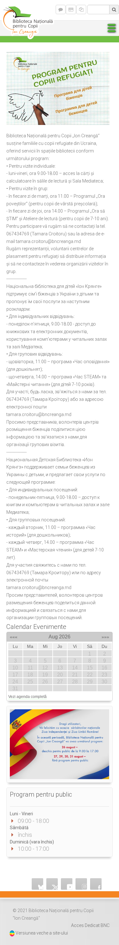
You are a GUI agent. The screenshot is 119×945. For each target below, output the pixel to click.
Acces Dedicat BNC (90, 925)
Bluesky (37, 884)
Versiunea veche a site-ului (42, 933)
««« (13, 635)
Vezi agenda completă (27, 696)
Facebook (96, 884)
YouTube (66, 884)
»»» (105, 635)
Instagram (81, 884)
